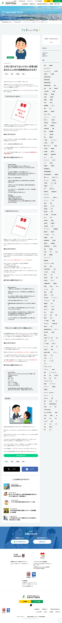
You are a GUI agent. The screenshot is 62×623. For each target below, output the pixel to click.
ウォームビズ (46, 180)
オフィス (53, 105)
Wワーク (56, 329)
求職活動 (52, 94)
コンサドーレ (55, 352)
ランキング (53, 306)
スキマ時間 (46, 214)
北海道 (53, 369)
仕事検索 (48, 1)
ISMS (52, 237)
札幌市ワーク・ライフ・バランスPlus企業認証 (41, 567)
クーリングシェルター (53, 372)
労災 (52, 274)
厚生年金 (52, 151)
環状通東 (51, 134)
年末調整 (52, 74)
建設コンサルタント (47, 145)
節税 (45, 401)
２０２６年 (45, 421)
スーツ (52, 185)
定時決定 (54, 240)
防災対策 (56, 375)
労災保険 (45, 280)
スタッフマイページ (30, 1)
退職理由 (51, 254)
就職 (51, 266)
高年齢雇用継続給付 (47, 171)
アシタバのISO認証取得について (27, 586)
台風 (55, 378)
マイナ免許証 (46, 343)
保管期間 (52, 223)
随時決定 (45, 243)
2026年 (50, 401)
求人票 (54, 269)
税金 (52, 398)
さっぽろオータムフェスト (48, 381)
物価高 (53, 309)
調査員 (56, 145)
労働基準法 (52, 125)
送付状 (51, 102)
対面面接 (45, 185)
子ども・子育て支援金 (47, 412)
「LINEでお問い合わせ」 (21, 455)
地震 (45, 378)
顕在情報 (45, 111)
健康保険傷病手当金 (47, 329)
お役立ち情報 (54, 214)
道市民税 (45, 223)
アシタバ (52, 280)
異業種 (45, 99)
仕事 (56, 418)
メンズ (53, 234)
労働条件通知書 (47, 269)
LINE (45, 188)
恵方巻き (45, 326)
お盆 (50, 429)
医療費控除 (46, 260)
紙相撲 (53, 332)
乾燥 (45, 108)
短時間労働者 (53, 154)
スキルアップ (46, 386)
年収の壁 (45, 349)
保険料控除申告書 (47, 85)
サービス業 (51, 360)
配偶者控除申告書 (47, 82)
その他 (43, 54)
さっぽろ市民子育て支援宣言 (39, 568)
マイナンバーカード (47, 257)
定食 (45, 360)
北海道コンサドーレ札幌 (48, 337)
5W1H (6, 74)
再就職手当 (46, 191)
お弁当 (52, 294)
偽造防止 (45, 294)
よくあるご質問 (38, 611)
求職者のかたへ (33, 3)
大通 (51, 217)
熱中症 (52, 349)
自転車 (56, 412)
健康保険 (45, 154)
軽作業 (45, 203)
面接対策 (45, 231)
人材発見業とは (25, 3)
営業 (50, 88)
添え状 (45, 102)
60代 (51, 424)
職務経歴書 (46, 105)
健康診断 (56, 174)
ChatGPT (53, 206)
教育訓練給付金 (47, 168)
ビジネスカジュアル (47, 71)
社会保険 (45, 151)
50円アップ (46, 309)
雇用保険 (45, 165)
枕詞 (23, 74)
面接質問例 (51, 131)
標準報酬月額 (46, 240)
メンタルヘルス (46, 300)
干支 (56, 401)
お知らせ (15, 1)
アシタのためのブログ (21, 1)
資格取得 (53, 386)
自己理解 (45, 94)
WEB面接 (54, 180)
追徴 (45, 88)
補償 (52, 277)
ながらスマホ (46, 323)
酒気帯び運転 (54, 323)
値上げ (45, 312)
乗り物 (51, 286)
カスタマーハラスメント (48, 366)
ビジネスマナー (46, 194)
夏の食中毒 (46, 297)
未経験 (45, 97)
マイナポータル (52, 383)
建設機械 (45, 303)
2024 (57, 286)
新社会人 (45, 274)
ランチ (45, 134)
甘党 (51, 157)
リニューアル (46, 200)
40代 (52, 289)
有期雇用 (51, 65)
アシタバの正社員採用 (38, 1)
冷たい (45, 217)
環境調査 (52, 148)
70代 (56, 424)
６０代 (45, 424)
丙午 (45, 404)
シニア (45, 163)
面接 (53, 128)
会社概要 (51, 3)
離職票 (45, 383)
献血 (45, 375)
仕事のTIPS (44, 53)
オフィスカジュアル (47, 68)
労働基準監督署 (47, 283)
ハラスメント (46, 369)
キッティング (46, 395)
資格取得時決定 (47, 246)
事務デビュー (56, 197)
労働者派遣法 (46, 128)
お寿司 (45, 358)
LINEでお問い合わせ (21, 541)
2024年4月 (46, 272)
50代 (52, 303)
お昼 (52, 355)
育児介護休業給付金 (47, 174)
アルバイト (54, 117)
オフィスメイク (46, 160)
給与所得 (56, 71)
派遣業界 (51, 97)
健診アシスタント (55, 177)
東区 (45, 137)
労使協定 (53, 119)
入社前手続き (46, 91)
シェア (14, 469)
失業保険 (52, 165)
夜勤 (45, 249)
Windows (46, 398)
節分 (51, 251)
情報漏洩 (45, 237)
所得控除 (45, 74)
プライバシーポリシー (21, 616)
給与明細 (45, 220)
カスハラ (45, 363)
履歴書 (51, 99)
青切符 (45, 415)
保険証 (53, 320)
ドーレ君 (52, 340)
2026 (50, 418)
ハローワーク (46, 117)
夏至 (52, 421)
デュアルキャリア (54, 140)
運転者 (51, 415)
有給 (55, 406)
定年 (45, 429)
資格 (54, 300)
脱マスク (54, 160)
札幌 (45, 418)
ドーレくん (46, 346)
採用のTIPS (44, 56)
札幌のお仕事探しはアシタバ (6, 22)
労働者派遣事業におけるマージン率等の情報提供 (36, 616)
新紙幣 (45, 292)
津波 (50, 378)
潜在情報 (52, 111)
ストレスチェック (55, 297)
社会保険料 (46, 226)
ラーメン (51, 358)
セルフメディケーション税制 (49, 263)
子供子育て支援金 (47, 409)
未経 (45, 426)
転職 (45, 131)
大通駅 (52, 142)
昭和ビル (45, 355)
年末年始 (55, 246)
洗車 (52, 346)
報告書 (18, 74)
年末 (51, 326)
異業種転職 (56, 228)
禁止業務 (45, 211)
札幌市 (45, 406)
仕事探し (54, 91)
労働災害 (45, 277)
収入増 (45, 315)
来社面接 (45, 183)
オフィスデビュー (47, 197)
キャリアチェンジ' (47, 228)
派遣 (45, 65)
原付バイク (54, 343)
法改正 (45, 266)
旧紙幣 (51, 292)
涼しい (53, 200)
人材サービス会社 (47, 114)
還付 (55, 85)
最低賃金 (45, 306)
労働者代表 (46, 122)
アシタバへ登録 (57, 1)
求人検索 (53, 272)
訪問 (52, 211)
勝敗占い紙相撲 (47, 352)
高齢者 (51, 163)
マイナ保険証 (46, 320)
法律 (52, 208)
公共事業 (45, 148)
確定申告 (52, 231)
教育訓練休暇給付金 (53, 404)
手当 (57, 277)
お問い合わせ (57, 3)
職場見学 (56, 88)
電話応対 (45, 206)
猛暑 (45, 372)
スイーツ (45, 157)
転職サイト (51, 426)
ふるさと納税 (46, 234)
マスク (50, 108)
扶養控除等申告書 (47, 76)
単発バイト (46, 119)
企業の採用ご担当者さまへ (42, 3)
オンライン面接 (53, 183)
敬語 (51, 203)
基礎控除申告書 (47, 79)
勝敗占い (45, 335)
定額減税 (55, 283)
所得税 (45, 286)
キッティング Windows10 (49, 392)
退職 (45, 254)
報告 (12, 74)
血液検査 (51, 249)
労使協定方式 (54, 122)
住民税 (52, 220)
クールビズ (46, 289)
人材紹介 (51, 312)
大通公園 (45, 142)
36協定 (45, 125)
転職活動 (45, 208)
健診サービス (46, 177)
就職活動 (51, 137)
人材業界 (45, 140)
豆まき (57, 251)
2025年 (45, 340)
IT (52, 395)
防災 (50, 375)
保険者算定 (53, 243)
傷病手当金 (46, 332)
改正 (57, 337)
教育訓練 (45, 389)
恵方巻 (45, 251)
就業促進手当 (54, 191)
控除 (52, 226)
